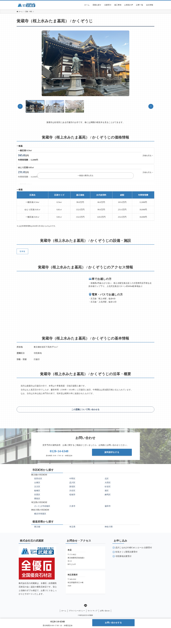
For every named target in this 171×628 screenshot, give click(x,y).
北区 (107, 479)
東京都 (37, 527)
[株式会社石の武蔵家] (26, 5)
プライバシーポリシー (77, 611)
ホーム (63, 611)
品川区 (72, 483)
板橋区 (37, 491)
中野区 (72, 479)
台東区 (37, 483)
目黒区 (37, 495)
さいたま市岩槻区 (42, 506)
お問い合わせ (105, 611)
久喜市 (72, 506)
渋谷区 (72, 491)
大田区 (108, 483)
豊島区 (37, 499)
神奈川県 (109, 527)
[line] (85, 606)
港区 (107, 491)
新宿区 (72, 487)
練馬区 (108, 495)
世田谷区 (38, 479)
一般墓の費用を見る (85, 175)
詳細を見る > (148, 155)
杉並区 (108, 487)
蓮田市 (108, 506)
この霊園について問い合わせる (85, 409)
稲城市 (72, 495)
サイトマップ (92, 611)
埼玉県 (72, 527)
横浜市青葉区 (40, 514)
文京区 (37, 487)
